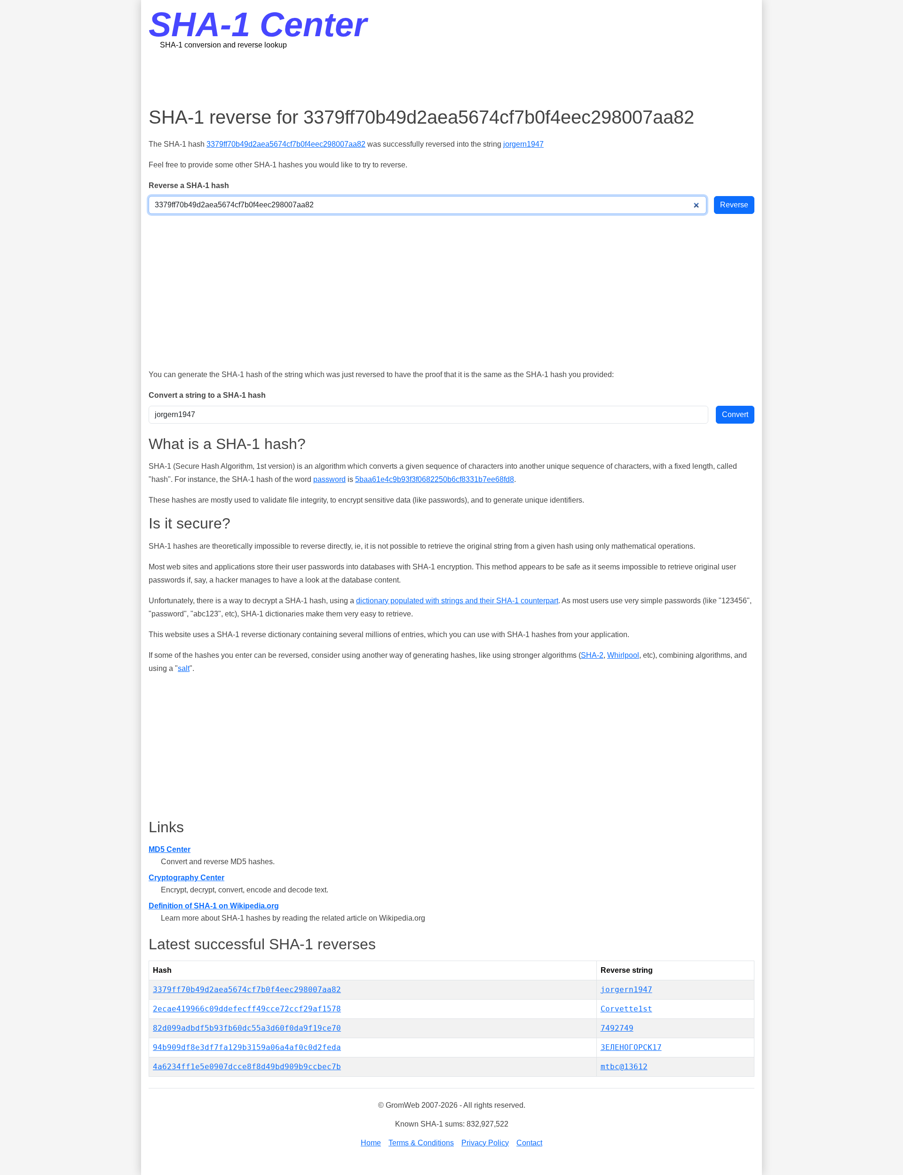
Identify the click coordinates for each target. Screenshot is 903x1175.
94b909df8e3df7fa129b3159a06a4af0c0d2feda (247, 1047)
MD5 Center (169, 849)
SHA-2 (592, 655)
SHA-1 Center (258, 24)
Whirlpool (623, 655)
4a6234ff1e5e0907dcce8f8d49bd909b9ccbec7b (247, 1066)
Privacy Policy (485, 1143)
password (329, 479)
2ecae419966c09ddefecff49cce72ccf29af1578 (247, 1008)
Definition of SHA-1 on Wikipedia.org (214, 906)
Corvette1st (626, 1008)
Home (371, 1143)
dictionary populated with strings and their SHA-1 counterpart (457, 601)
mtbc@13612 (624, 1066)
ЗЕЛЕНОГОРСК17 (631, 1047)
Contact (529, 1143)
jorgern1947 (523, 144)
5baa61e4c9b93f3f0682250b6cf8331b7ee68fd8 (434, 479)
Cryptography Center (186, 878)
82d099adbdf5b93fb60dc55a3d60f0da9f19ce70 (247, 1028)
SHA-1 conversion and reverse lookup (223, 45)
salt (184, 668)
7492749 (617, 1028)
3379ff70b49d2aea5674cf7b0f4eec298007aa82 (285, 144)
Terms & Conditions (421, 1143)
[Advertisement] (451, 77)
